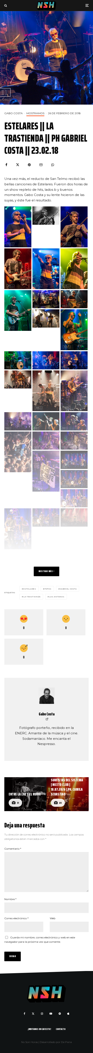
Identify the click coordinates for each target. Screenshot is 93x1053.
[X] (33, 1013)
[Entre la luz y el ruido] (25, 794)
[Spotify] (59, 1013)
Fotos (48, 589)
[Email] (41, 164)
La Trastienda (32, 597)
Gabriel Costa (68, 589)
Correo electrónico (16, 918)
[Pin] (29, 164)
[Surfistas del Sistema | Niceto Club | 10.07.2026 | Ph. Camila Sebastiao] (67, 794)
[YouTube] (50, 1013)
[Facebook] (25, 1013)
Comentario (12, 848)
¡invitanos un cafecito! (39, 1029)
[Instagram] (42, 1013)
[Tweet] (17, 164)
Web (52, 918)
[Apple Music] (68, 1013)
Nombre (10, 899)
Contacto (61, 1029)
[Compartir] (6, 164)
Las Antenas (56, 597)
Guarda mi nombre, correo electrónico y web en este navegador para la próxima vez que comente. (39, 939)
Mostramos (35, 113)
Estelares (29, 589)
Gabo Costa (13, 113)
